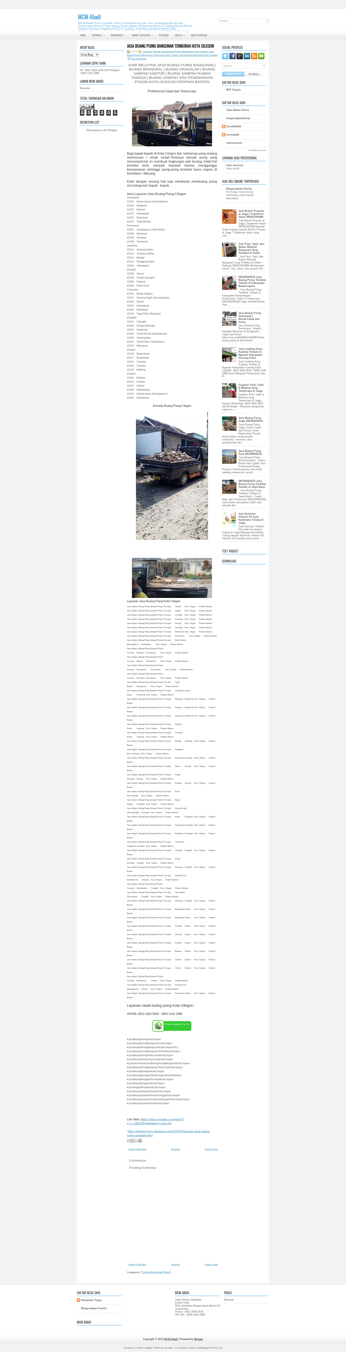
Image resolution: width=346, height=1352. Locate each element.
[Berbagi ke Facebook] (140, 1141)
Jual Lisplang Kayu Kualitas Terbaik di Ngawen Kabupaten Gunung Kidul (250, 353)
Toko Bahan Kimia (237, 109)
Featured (164, 35)
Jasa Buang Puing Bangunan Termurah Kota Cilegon (170, 46)
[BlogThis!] (133, 1141)
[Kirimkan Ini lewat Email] (129, 1141)
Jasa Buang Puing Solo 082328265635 (250, 452)
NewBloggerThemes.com (210, 1348)
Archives (253, 74)
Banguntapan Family (239, 188)
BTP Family (233, 89)
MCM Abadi (89, 17)
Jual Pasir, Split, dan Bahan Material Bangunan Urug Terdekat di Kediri (251, 248)
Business (98, 35)
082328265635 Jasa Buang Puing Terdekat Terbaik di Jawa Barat (252, 483)
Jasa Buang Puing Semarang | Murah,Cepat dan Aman (249, 317)
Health (180, 35)
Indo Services (234, 165)
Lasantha (168, 1348)
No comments (139, 58)
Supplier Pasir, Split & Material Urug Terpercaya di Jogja (251, 387)
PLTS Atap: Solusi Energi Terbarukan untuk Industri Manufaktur (240, 195)
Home (83, 35)
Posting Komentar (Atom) (156, 1272)
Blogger (112, 130)
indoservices (234, 142)
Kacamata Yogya (91, 1300)
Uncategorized (199, 35)
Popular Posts (233, 74)
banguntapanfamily (238, 118)
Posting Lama (211, 1149)
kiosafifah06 (233, 126)
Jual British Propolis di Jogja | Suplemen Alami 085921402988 (251, 213)
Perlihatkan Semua (257, 150)
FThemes (139, 1348)
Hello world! (232, 168)
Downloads (118, 35)
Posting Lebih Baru (137, 1149)
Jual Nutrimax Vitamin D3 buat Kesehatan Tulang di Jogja (251, 518)
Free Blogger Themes (185, 1348)
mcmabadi (232, 134)
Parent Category (142, 35)
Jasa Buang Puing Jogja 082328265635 (250, 419)
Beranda (85, 88)
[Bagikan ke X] (136, 1141)
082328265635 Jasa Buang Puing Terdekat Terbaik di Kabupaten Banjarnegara (252, 281)
